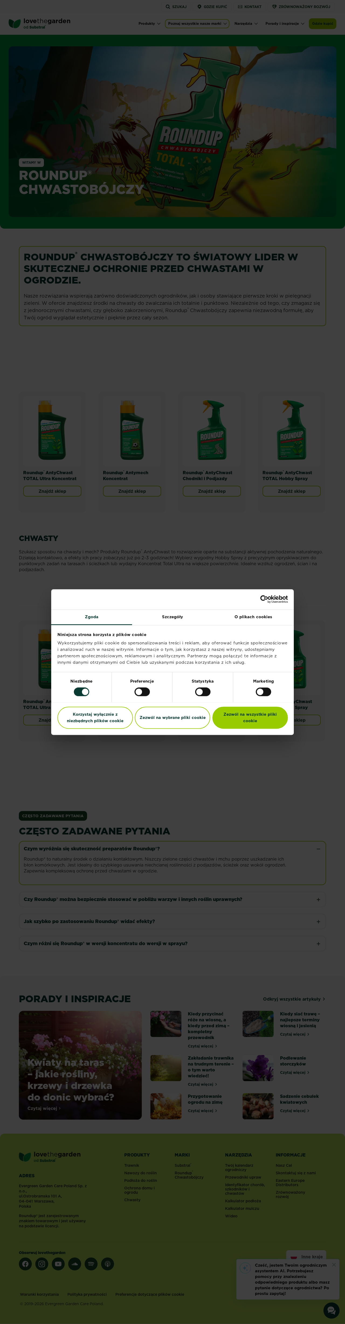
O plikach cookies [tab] (253, 617)
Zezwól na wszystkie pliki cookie (250, 717)
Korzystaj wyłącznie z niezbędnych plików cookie (95, 717)
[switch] (142, 691)
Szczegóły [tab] (172, 617)
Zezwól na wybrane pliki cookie (173, 717)
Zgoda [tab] (92, 617)
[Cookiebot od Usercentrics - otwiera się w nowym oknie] (264, 599)
